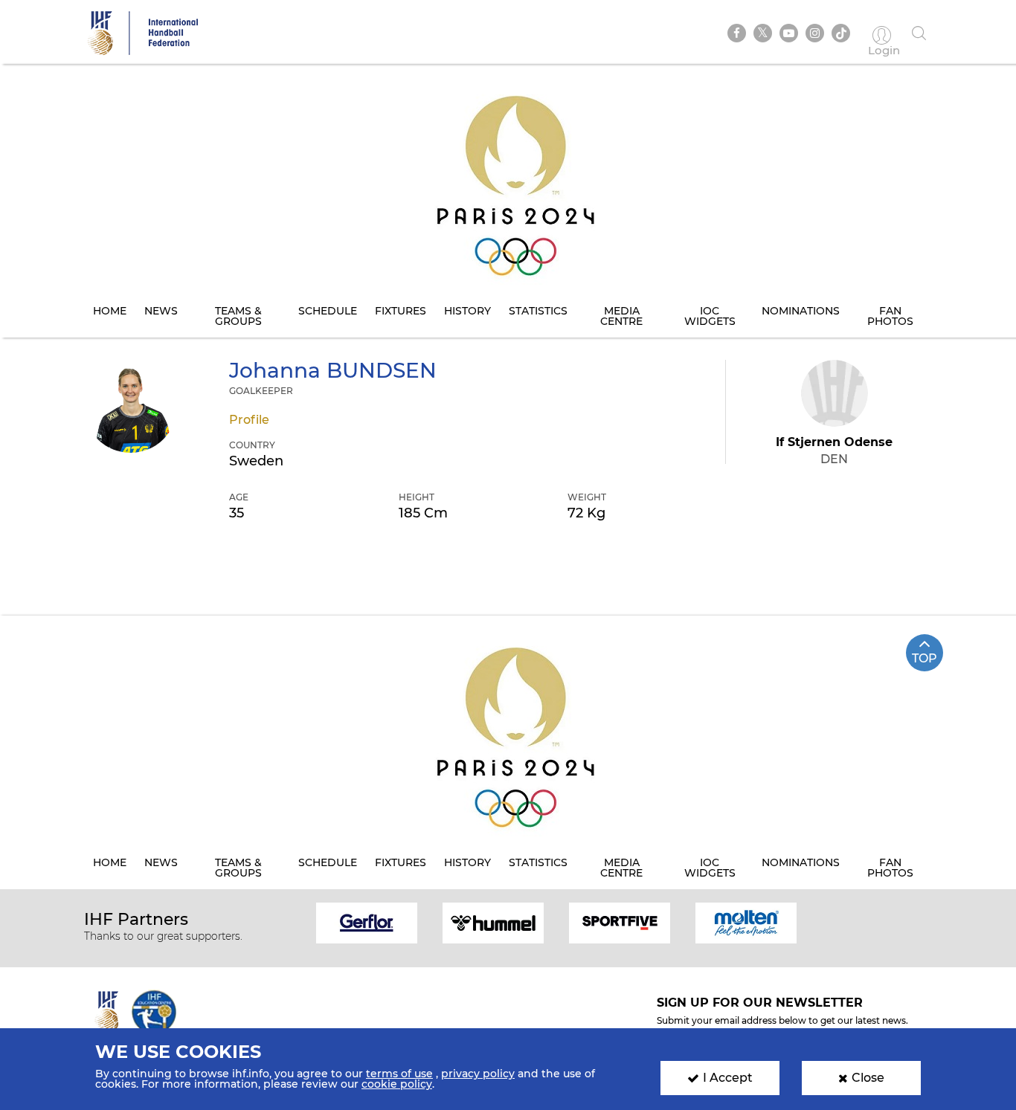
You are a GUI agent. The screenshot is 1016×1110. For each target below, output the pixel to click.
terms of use (399, 1073)
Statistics (538, 310)
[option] (366, 921)
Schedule (327, 310)
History (467, 310)
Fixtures (400, 310)
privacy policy (478, 1073)
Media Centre (621, 316)
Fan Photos (890, 316)
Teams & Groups (238, 316)
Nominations (801, 310)
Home (109, 310)
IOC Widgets (710, 316)
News (161, 310)
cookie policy (396, 1084)
